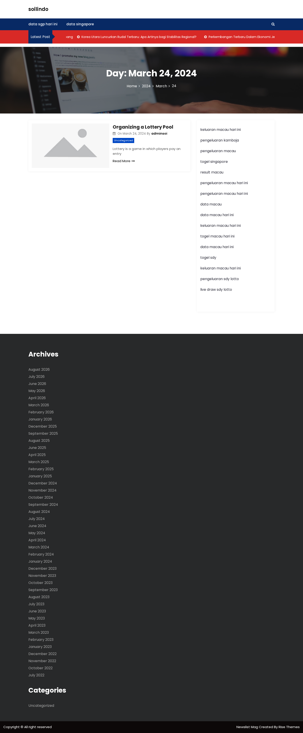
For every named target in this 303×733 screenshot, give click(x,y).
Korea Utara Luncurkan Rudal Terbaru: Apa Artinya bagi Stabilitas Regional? (131, 37)
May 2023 (36, 618)
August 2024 (39, 511)
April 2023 (36, 625)
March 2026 (38, 405)
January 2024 (40, 561)
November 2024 (42, 490)
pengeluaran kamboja (219, 140)
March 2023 (38, 632)
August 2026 (39, 369)
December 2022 (42, 653)
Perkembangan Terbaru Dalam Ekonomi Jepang (237, 37)
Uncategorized (123, 140)
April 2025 (37, 454)
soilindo (38, 9)
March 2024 (38, 547)
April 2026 (37, 397)
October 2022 (40, 668)
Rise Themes (289, 727)
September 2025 (43, 433)
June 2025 (37, 447)
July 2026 (36, 376)
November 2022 (42, 660)
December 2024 (42, 483)
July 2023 (36, 604)
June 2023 (37, 611)
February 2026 (41, 412)
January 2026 (40, 419)
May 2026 (36, 390)
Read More (121, 161)
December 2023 (42, 568)
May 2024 (36, 533)
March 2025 (38, 461)
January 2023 (40, 646)
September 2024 (43, 504)
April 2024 (37, 540)
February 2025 (41, 469)
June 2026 (37, 383)
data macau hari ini (217, 246)
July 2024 (36, 518)
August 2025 (39, 440)
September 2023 (43, 589)
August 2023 (38, 597)
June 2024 (37, 525)
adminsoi (159, 133)
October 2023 (40, 582)
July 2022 (36, 675)
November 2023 (42, 575)
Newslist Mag (247, 727)
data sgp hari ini (42, 24)
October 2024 (40, 497)
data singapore (80, 24)
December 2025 (42, 426)
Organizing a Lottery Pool (143, 127)
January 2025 (40, 476)
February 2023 (40, 639)
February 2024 (41, 554)
